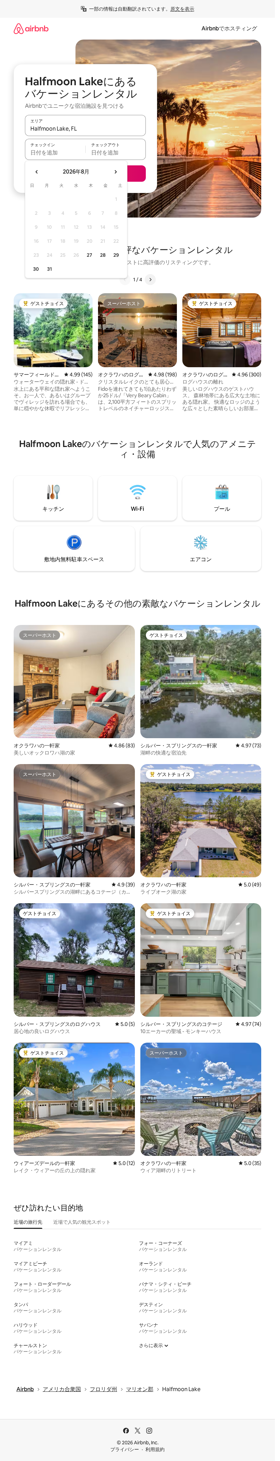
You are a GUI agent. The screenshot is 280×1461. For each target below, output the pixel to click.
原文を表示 (182, 9)
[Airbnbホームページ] (31, 28)
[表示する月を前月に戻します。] (37, 172)
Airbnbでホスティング (229, 28)
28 (103, 255)
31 (49, 269)
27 (89, 255)
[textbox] (55, 152)
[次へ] (150, 279)
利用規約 (155, 1449)
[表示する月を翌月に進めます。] (115, 172)
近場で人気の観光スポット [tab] (82, 1222)
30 (36, 269)
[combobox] (85, 128)
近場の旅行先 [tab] (28, 1222)
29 (116, 255)
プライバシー (124, 1449)
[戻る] (125, 279)
